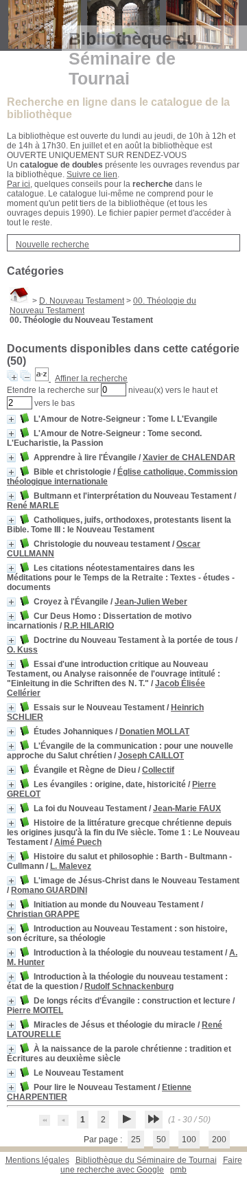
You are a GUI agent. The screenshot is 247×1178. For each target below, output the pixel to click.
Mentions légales (37, 1160)
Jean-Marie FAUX (187, 808)
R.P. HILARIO (89, 626)
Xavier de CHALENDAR (189, 457)
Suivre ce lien (92, 174)
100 (189, 1139)
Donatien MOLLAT (154, 731)
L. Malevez (70, 866)
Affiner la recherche (91, 378)
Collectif (158, 770)
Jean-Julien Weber (151, 602)
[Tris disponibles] (43, 378)
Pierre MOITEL (35, 1010)
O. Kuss (22, 650)
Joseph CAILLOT (151, 755)
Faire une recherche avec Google (151, 1165)
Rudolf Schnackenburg (129, 986)
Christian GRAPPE (43, 914)
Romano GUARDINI (49, 890)
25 (136, 1139)
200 (219, 1139)
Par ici (18, 184)
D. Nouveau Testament (81, 301)
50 (161, 1139)
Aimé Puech (78, 842)
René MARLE (33, 505)
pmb (178, 1170)
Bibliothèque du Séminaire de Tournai (146, 1160)
